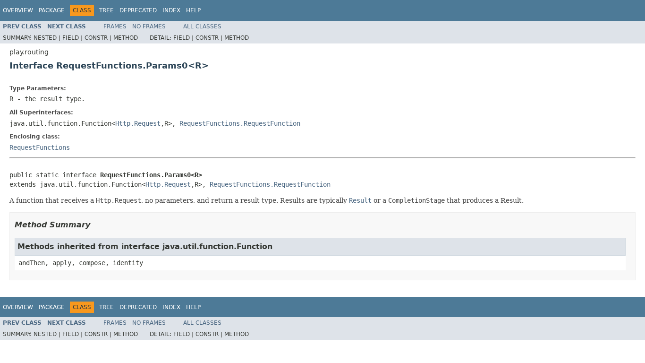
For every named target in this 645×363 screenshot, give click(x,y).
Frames (115, 26)
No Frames (149, 26)
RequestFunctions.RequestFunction (239, 123)
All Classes (202, 26)
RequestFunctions (39, 147)
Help (193, 10)
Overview (18, 10)
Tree (106, 10)
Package (52, 10)
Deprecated (138, 10)
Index (171, 10)
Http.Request (138, 123)
